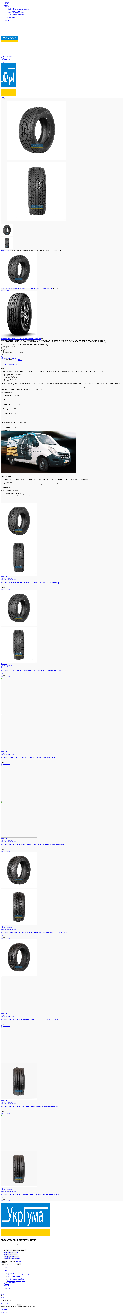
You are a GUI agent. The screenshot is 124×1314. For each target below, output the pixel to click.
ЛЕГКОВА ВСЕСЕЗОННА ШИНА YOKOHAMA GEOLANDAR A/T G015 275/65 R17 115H (34, 932)
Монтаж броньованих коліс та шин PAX (19, 9)
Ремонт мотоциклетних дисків (16, 15)
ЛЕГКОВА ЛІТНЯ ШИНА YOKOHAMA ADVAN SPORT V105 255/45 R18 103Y (30, 1194)
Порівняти (7, 1288)
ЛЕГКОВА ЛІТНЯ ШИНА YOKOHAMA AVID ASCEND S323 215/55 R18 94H (29, 1020)
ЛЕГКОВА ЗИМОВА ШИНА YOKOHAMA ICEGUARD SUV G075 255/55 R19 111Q (31, 670)
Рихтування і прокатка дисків (16, 12)
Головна (3, 250)
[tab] (63, 363)
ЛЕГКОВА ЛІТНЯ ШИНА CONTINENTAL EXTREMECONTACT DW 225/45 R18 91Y (32, 845)
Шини (8, 250)
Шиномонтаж (11, 8)
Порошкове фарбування (14, 11)
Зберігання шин (12, 17)
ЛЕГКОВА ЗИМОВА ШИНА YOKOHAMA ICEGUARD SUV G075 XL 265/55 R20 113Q (27, 288)
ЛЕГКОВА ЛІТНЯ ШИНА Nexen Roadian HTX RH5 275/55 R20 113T (21, 339)
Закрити (3, 1294)
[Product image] (19, 575)
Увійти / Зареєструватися (11, 1290)
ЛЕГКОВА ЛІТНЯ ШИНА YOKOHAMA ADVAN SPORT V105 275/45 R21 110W (30, 1107)
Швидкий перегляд (6, 578)
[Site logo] (9, 55)
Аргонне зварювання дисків (15, 14)
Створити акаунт (5, 1303)
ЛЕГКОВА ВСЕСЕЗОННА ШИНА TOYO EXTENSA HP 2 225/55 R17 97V (28, 757)
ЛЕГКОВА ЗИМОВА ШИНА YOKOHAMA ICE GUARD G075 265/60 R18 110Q (30, 583)
